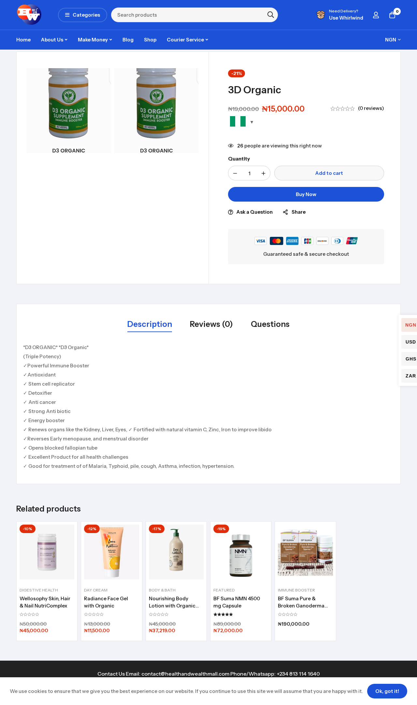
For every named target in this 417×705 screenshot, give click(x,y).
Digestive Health (39, 590)
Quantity (239, 159)
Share (299, 212)
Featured (224, 590)
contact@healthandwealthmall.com (185, 673)
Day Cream (96, 590)
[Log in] (376, 15)
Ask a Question (255, 212)
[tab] (149, 324)
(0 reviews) (371, 108)
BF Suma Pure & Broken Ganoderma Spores (301, 605)
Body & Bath (162, 590)
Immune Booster (296, 590)
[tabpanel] (208, 407)
